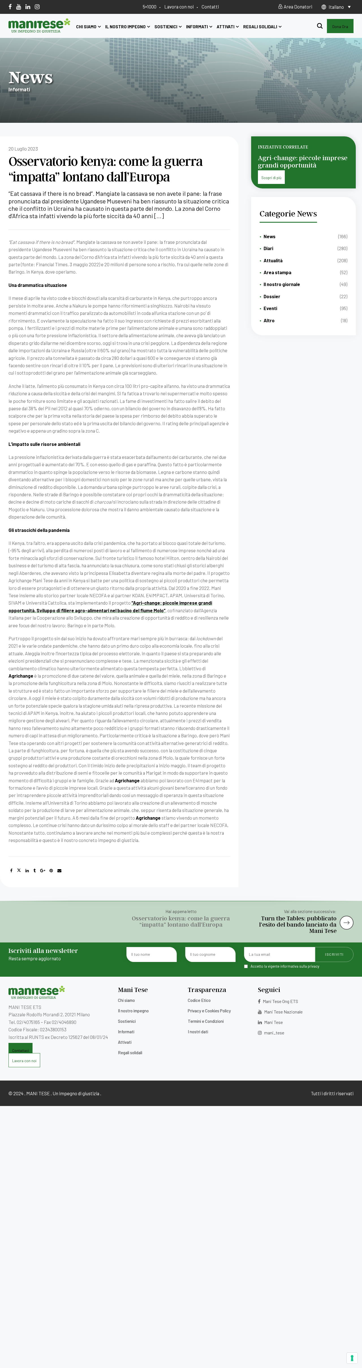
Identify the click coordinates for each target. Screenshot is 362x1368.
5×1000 (149, 6)
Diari (268, 248)
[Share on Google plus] (42, 870)
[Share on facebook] (11, 870)
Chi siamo (86, 26)
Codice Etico (199, 1000)
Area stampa (277, 272)
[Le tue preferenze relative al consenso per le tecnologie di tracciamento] (352, 1358)
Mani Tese (273, 1022)
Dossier (272, 296)
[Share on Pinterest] (51, 870)
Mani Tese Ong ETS (280, 1001)
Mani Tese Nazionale (283, 1011)
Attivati (225, 26)
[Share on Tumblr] (34, 870)
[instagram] (37, 6)
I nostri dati (198, 1031)
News (269, 236)
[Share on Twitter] (19, 870)
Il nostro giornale (282, 284)
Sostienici (165, 26)
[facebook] (10, 6)
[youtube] (18, 6)
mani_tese (273, 1032)
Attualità (273, 260)
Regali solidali (260, 26)
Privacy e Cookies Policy (209, 1010)
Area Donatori (297, 6)
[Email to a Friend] (59, 870)
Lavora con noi (179, 6)
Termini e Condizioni (206, 1021)
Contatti (210, 6)
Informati (197, 26)
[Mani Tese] (39, 30)
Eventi (270, 308)
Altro (269, 320)
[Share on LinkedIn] (27, 870)
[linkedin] (27, 6)
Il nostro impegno (125, 26)
